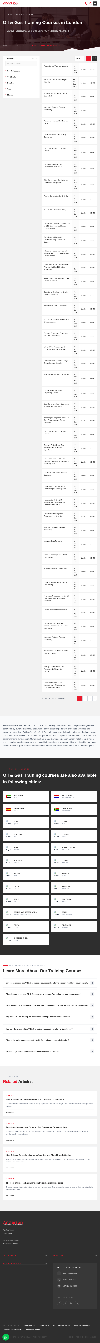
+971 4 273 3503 (69, 1280)
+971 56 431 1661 (70, 1286)
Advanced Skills (33, 1329)
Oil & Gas (14, 45)
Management (30, 1325)
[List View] (94, 58)
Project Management (12, 1329)
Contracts (44, 1325)
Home (5, 45)
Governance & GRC (61, 1325)
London (25, 45)
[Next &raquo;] (94, 698)
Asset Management (82, 1325)
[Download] (88, 58)
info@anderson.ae (70, 1273)
